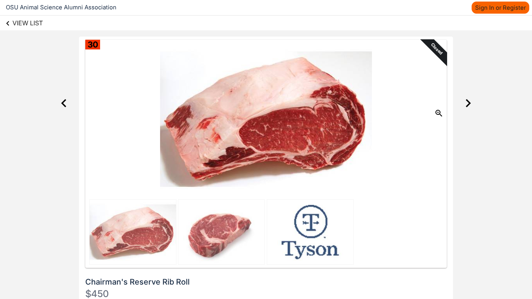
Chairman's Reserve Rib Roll (137, 282)
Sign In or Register (500, 7)
